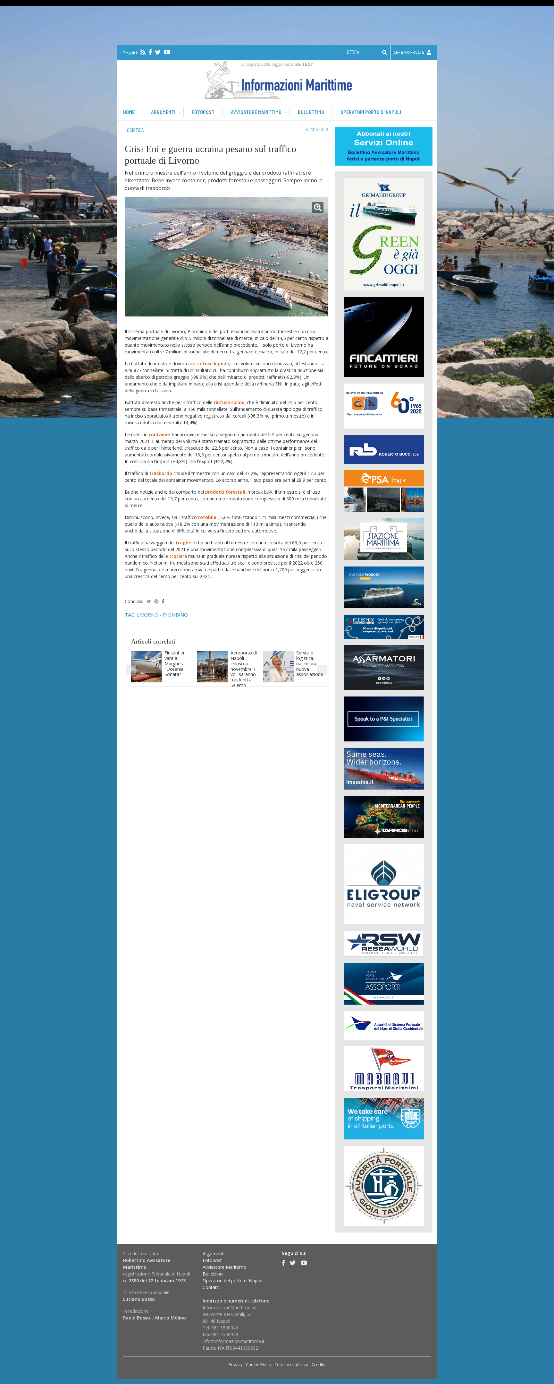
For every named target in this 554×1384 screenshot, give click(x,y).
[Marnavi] (384, 1068)
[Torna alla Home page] (277, 79)
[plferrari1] (384, 718)
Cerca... (354, 52)
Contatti (211, 1287)
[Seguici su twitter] (157, 52)
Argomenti (163, 112)
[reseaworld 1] (384, 943)
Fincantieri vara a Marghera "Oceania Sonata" (175, 663)
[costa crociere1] (384, 587)
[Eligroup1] (384, 884)
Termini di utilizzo (291, 1364)
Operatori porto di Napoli (370, 112)
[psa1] (384, 491)
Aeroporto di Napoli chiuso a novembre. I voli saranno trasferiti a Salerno (244, 669)
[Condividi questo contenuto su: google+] (156, 601)
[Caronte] (384, 405)
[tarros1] (384, 816)
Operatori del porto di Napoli (232, 1280)
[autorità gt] (384, 1185)
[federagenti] (384, 1118)
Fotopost (203, 112)
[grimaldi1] (384, 234)
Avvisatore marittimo (256, 112)
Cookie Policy (259, 1364)
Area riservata (409, 52)
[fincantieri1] (384, 336)
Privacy (236, 1364)
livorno (147, 614)
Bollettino (311, 112)
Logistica (134, 130)
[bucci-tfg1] (384, 449)
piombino (175, 614)
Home (129, 112)
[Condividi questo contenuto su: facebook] (163, 601)
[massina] (384, 768)
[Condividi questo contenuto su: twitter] (149, 601)
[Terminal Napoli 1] (384, 539)
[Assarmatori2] (384, 667)
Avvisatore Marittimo (224, 1267)
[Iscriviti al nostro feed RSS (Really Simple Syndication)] (143, 52)
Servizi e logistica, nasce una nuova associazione (309, 663)
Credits (318, 1364)
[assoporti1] (384, 983)
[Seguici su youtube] (167, 52)
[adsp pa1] (384, 1025)
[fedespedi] (384, 626)
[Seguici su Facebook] (150, 52)
